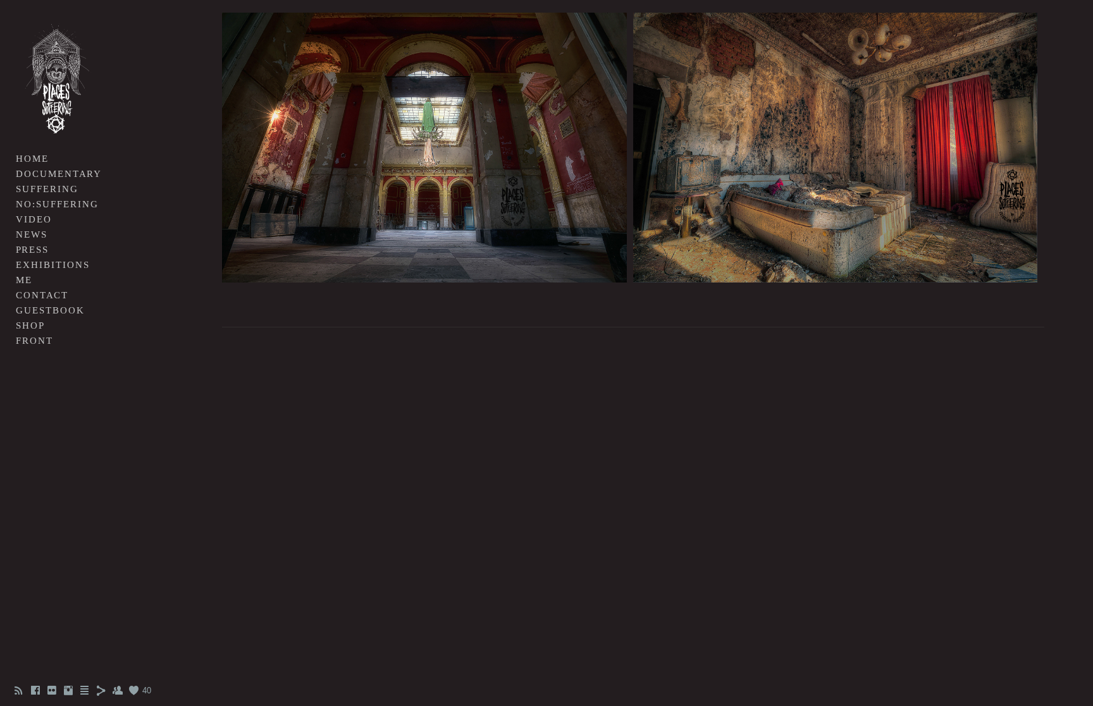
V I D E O (33, 219)
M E (23, 280)
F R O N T (33, 341)
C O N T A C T (41, 295)
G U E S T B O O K (49, 310)
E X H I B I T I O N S (52, 265)
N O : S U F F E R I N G (56, 204)
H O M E (31, 159)
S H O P (29, 325)
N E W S (31, 234)
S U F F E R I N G (46, 189)
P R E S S (31, 250)
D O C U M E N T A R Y (58, 174)
